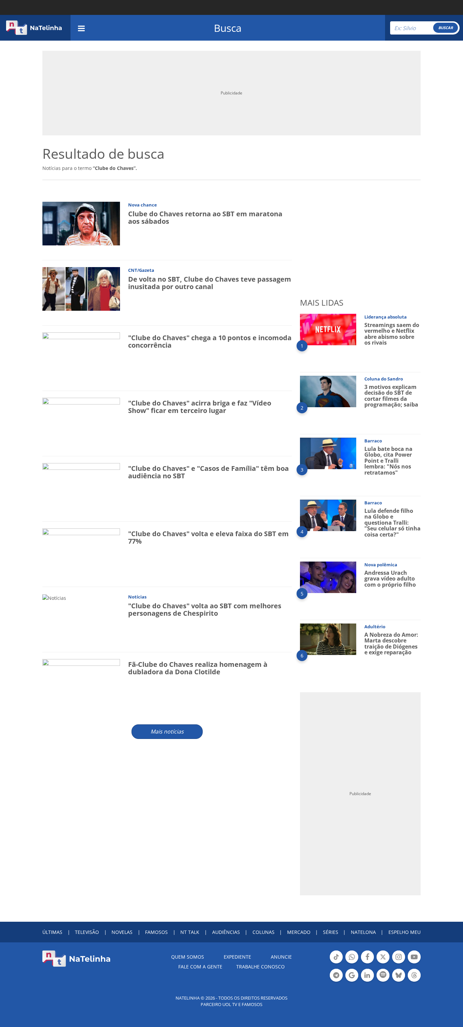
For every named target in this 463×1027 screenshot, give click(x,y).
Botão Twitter (383, 962)
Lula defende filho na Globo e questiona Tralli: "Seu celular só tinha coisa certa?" (392, 522)
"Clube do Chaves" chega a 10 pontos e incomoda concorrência (209, 341)
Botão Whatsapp (351, 962)
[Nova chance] (81, 223)
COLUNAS (264, 932)
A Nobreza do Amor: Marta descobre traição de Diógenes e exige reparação (391, 643)
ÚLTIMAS (52, 932)
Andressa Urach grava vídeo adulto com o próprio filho (390, 578)
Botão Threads (414, 981)
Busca (228, 28)
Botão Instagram (398, 962)
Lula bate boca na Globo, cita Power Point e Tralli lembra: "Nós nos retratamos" (388, 460)
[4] (328, 514)
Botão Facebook (367, 962)
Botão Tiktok (336, 962)
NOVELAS (122, 932)
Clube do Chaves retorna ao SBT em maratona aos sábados (205, 217)
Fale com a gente (200, 966)
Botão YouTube (414, 962)
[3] (328, 453)
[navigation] (81, 28)
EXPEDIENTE (237, 957)
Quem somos (187, 957)
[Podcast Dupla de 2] (383, 975)
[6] (328, 638)
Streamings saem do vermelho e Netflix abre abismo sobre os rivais (391, 334)
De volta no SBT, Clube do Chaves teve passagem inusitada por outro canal (209, 283)
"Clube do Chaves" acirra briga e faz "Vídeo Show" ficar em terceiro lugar (199, 406)
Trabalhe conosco (260, 966)
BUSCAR (445, 27)
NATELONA (363, 932)
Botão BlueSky (398, 981)
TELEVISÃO (87, 932)
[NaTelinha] (34, 28)
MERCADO (298, 932)
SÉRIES (330, 932)
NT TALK (189, 932)
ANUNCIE (281, 957)
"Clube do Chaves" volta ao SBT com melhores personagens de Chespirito (204, 609)
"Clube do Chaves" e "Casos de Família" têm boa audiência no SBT (208, 472)
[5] (328, 576)
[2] (328, 391)
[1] (328, 329)
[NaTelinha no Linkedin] (367, 975)
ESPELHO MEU (404, 932)
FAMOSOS (156, 932)
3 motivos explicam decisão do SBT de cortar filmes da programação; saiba (391, 396)
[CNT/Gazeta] (81, 288)
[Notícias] (54, 597)
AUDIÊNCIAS (226, 932)
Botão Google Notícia (351, 981)
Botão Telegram (336, 981)
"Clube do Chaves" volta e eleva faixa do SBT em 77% (208, 537)
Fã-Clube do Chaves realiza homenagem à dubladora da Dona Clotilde (197, 668)
